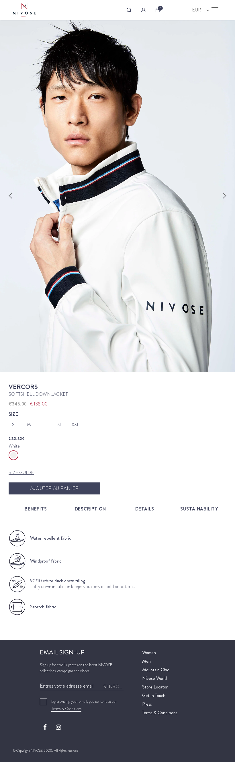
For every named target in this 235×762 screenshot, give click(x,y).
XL (59, 424)
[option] (117, 196)
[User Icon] (143, 10)
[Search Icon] (129, 10)
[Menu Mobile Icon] (214, 10)
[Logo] (24, 10)
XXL (75, 424)
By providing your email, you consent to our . (84, 704)
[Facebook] (45, 727)
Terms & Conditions (66, 708)
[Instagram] (58, 727)
